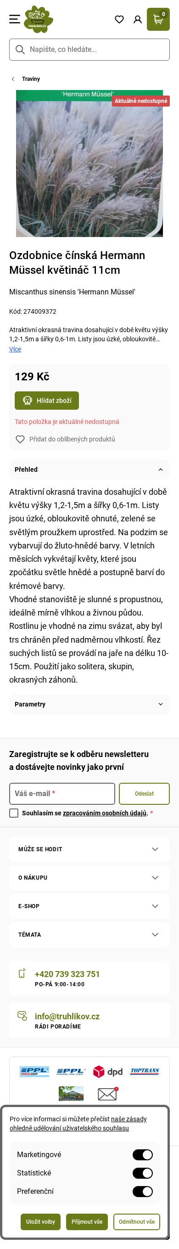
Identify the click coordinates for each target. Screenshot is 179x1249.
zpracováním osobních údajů (104, 813)
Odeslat (144, 794)
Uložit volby (40, 1222)
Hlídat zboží (54, 400)
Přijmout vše (87, 1222)
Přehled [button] (26, 469)
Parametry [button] (30, 704)
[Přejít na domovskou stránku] (65, 19)
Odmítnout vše (137, 1222)
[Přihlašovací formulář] (138, 19)
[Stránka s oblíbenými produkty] (119, 19)
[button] (138, 19)
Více (15, 349)
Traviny (31, 79)
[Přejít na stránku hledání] (20, 49)
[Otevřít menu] (14, 19)
